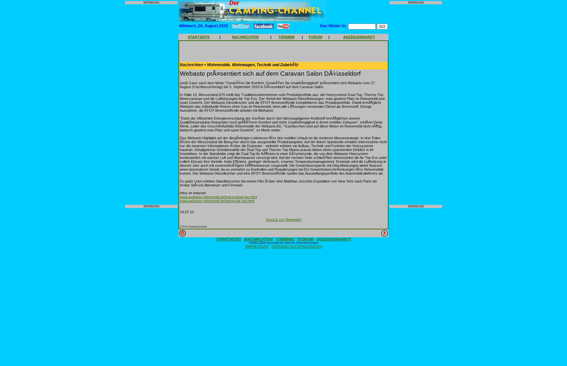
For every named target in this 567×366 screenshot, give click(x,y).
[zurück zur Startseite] (283, 220)
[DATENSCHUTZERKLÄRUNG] (296, 246)
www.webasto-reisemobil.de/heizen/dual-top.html (218, 197)
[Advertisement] (151, 104)
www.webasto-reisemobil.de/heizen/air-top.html (217, 201)
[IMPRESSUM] (256, 246)
